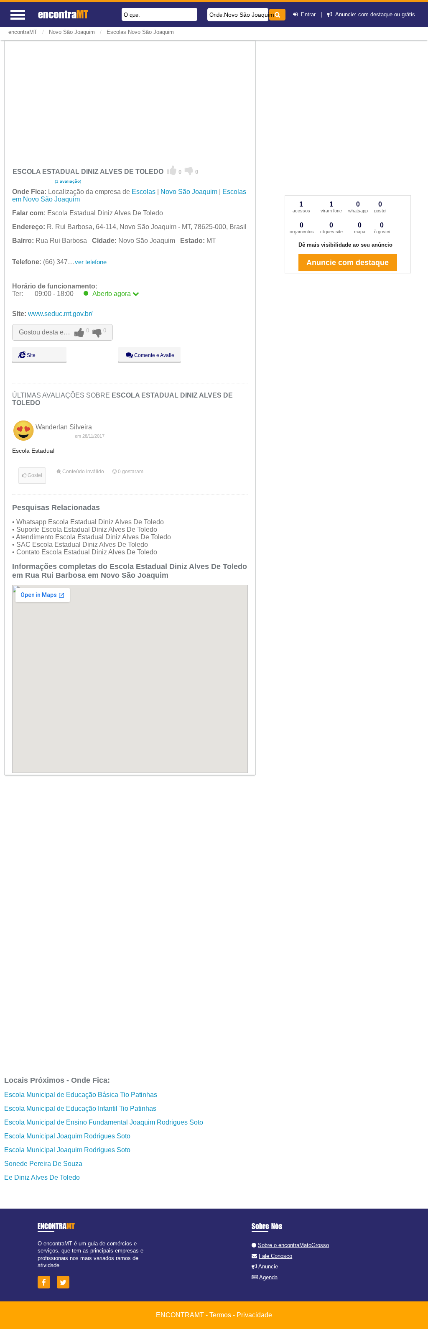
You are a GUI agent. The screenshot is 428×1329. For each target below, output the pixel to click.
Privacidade (254, 1315)
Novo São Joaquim (249, 14)
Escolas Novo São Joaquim (140, 32)
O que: (132, 15)
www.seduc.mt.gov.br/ (60, 313)
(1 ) (67, 181)
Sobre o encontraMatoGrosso (293, 1245)
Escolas (143, 191)
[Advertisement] (130, 102)
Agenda (268, 1277)
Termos (220, 1315)
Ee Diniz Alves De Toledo (42, 1177)
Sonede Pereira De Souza (43, 1163)
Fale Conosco (275, 1256)
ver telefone (91, 261)
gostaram (130, 471)
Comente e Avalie (153, 355)
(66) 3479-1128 (50, 261)
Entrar (308, 14)
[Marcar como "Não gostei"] (189, 170)
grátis (408, 14)
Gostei (34, 475)
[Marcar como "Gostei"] (172, 170)
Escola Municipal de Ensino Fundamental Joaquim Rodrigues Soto (103, 1122)
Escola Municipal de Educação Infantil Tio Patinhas (80, 1108)
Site (30, 355)
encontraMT (22, 32)
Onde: (216, 15)
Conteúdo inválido (82, 471)
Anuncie (268, 1266)
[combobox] (237, 14)
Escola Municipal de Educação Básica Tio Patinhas (80, 1094)
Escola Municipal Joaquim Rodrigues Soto (67, 1136)
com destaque (375, 14)
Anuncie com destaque (347, 262)
